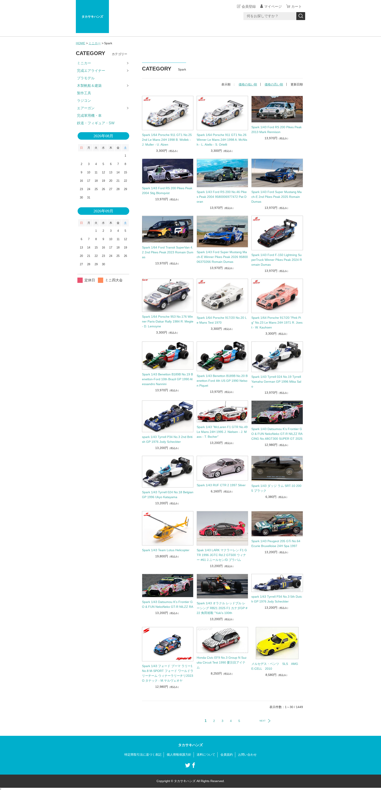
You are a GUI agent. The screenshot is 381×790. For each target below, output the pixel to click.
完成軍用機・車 (89, 115)
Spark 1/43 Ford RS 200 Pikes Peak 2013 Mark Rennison (276, 129)
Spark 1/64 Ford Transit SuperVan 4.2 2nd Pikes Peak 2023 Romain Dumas (167, 252)
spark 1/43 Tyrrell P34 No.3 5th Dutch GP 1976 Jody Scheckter (276, 599)
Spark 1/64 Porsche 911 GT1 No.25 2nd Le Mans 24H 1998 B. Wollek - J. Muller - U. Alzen (167, 139)
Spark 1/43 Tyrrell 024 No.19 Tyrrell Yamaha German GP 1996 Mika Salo (276, 381)
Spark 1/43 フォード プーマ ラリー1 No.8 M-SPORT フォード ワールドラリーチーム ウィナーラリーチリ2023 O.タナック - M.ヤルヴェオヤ (167, 673)
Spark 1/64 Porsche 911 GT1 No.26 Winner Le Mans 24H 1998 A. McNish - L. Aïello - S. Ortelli (222, 139)
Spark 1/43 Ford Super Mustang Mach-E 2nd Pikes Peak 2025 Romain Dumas (276, 196)
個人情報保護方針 (179, 754)
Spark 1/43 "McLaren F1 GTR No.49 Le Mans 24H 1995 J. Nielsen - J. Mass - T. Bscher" (222, 431)
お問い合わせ (247, 754)
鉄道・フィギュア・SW (95, 123)
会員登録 (249, 6)
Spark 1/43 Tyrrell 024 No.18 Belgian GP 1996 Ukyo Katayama (167, 494)
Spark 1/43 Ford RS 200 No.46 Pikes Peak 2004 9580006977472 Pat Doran (222, 196)
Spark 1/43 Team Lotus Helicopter (165, 550)
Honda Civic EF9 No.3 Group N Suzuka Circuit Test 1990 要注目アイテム (222, 662)
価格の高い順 (274, 84)
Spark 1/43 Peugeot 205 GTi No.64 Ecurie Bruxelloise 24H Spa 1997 (275, 543)
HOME (80, 43)
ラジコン (84, 100)
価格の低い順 (248, 84)
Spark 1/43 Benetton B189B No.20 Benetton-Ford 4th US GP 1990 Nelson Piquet (222, 380)
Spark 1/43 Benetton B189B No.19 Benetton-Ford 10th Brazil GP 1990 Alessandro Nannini (167, 379)
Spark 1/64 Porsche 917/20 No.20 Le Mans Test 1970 (222, 320)
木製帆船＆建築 (89, 85)
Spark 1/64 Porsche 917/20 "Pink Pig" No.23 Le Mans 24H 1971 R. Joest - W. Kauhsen (277, 322)
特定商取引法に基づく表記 (142, 754)
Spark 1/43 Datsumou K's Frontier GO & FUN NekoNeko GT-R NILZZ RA (167, 604)
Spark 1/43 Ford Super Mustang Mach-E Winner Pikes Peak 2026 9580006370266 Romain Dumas (222, 256)
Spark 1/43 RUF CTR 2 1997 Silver (221, 485)
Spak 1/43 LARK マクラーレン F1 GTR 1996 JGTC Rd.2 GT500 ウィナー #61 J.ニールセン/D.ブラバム (222, 555)
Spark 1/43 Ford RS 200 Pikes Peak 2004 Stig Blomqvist (167, 190)
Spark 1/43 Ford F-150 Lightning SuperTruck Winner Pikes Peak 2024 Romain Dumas (276, 259)
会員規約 (226, 754)
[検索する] (300, 16)
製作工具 (84, 93)
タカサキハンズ (92, 16)
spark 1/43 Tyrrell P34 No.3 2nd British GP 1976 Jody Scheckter (167, 439)
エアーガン (86, 108)
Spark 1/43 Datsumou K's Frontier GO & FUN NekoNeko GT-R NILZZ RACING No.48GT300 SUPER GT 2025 (277, 433)
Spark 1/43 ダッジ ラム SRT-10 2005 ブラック (276, 488)
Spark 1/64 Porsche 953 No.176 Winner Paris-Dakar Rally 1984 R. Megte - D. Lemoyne (167, 321)
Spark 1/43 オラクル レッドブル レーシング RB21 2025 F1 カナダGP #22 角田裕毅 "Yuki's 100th (222, 608)
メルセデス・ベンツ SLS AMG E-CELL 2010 (276, 666)
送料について (206, 754)
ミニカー (94, 43)
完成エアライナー (91, 70)
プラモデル (86, 78)
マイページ (273, 6)
